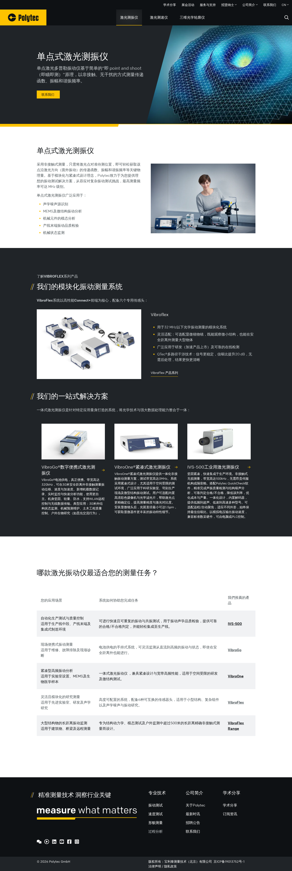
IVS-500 (235, 623)
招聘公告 (193, 822)
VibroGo (234, 650)
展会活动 (188, 5)
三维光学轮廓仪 (192, 17)
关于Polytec (195, 805)
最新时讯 (193, 814)
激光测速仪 (159, 17)
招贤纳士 (227, 5)
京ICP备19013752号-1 (229, 861)
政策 (173, 866)
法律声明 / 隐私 (159, 866)
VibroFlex (236, 702)
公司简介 (248, 5)
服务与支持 (208, 5)
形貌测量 (155, 822)
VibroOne (236, 676)
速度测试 (155, 814)
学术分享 (169, 5)
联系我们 (269, 5)
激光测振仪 (129, 17)
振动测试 (155, 805)
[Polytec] (23, 17)
